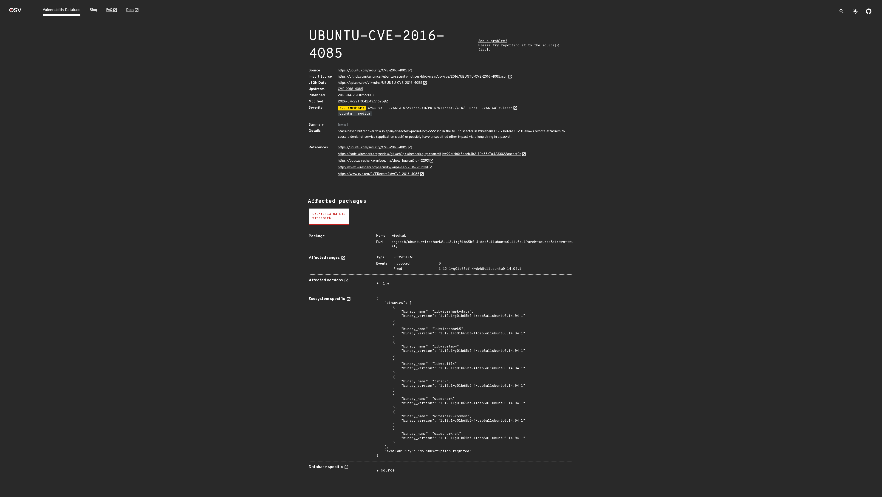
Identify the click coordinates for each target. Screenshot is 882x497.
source (388, 470)
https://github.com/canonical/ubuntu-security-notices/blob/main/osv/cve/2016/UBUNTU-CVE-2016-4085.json (422, 77)
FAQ (109, 10)
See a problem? (492, 41)
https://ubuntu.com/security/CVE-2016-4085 (372, 70)
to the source (541, 45)
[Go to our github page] (868, 11)
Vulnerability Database (61, 10)
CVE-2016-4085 (350, 89)
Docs (130, 10)
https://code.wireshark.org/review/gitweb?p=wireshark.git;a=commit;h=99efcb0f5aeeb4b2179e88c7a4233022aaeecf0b (429, 154)
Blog (93, 10)
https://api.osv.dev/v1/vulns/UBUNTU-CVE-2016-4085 (380, 83)
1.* (386, 284)
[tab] (329, 217)
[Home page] (15, 12)
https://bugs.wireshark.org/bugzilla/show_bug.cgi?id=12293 (383, 161)
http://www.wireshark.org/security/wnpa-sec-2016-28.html (383, 167)
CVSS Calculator (497, 108)
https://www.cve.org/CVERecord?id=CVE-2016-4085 (378, 174)
